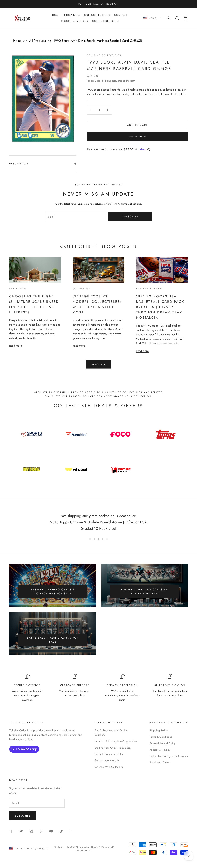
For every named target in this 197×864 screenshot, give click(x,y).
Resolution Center (159, 762)
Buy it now (137, 136)
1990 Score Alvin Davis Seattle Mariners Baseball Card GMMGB (97, 40)
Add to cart (137, 125)
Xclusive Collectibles (104, 55)
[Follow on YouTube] (51, 831)
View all (98, 364)
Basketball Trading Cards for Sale (52, 640)
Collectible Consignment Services (168, 756)
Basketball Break (149, 288)
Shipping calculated (112, 81)
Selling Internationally (107, 760)
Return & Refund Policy (162, 743)
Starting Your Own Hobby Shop (113, 748)
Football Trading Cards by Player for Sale (144, 591)
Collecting (18, 288)
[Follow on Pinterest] (41, 831)
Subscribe (130, 216)
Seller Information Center (109, 754)
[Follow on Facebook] (11, 831)
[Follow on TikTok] (61, 831)
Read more (15, 346)
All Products (37, 40)
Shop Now (72, 15)
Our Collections (97, 15)
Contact (120, 15)
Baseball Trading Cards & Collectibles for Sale (53, 591)
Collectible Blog (105, 21)
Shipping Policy (158, 730)
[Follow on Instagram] (31, 831)
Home (56, 15)
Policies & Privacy (159, 750)
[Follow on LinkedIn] (71, 831)
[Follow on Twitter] (21, 831)
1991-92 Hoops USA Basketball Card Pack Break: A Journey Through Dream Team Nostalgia (160, 307)
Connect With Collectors (109, 767)
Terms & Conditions (160, 737)
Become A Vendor (74, 21)
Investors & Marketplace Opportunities (116, 741)
